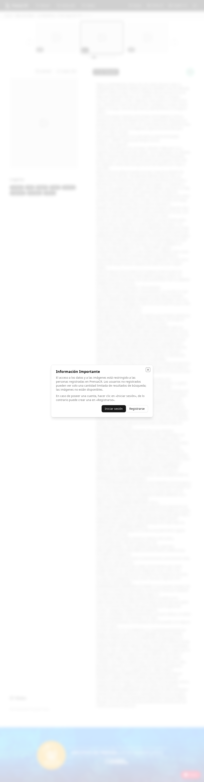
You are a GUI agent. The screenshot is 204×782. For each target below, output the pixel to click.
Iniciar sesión (114, 409)
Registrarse (137, 409)
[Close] (148, 369)
